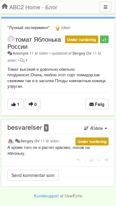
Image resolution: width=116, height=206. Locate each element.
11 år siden (50, 141)
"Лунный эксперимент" (28, 27)
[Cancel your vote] (99, 160)
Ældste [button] (96, 128)
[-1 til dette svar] (107, 160)
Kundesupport (46, 196)
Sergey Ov (82, 53)
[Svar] (78, 160)
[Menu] (105, 7)
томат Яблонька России (34, 43)
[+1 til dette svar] (91, 160)
